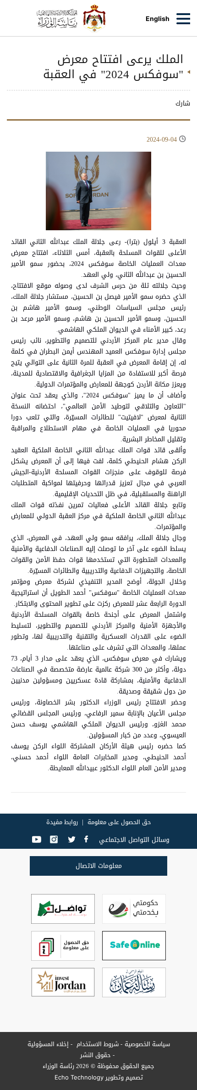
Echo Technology (79, 1077)
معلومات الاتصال (99, 866)
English (158, 18)
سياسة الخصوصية (147, 1044)
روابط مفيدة (62, 822)
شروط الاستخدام (97, 1044)
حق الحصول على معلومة (119, 822)
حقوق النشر (95, 1055)
